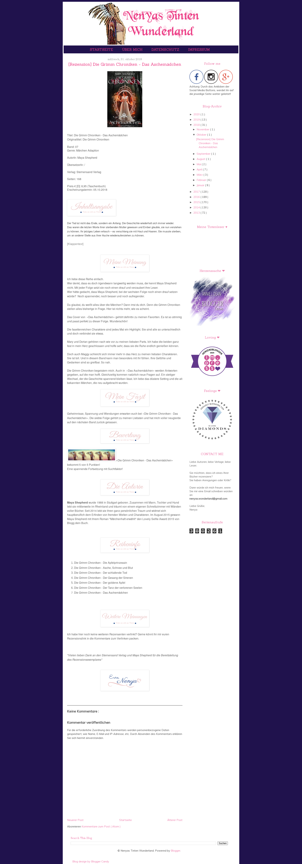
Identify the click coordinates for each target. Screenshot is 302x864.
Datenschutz (165, 49)
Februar (202, 180)
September (204, 153)
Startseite (102, 49)
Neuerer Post (75, 820)
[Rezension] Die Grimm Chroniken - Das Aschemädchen (210, 143)
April (200, 169)
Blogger (175, 850)
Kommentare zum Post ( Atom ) (101, 826)
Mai (199, 164)
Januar (201, 185)
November (203, 129)
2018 (196, 125)
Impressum (199, 49)
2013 (196, 212)
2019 (196, 119)
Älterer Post (174, 820)
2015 (196, 202)
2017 (196, 191)
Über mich (132, 49)
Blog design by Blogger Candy (90, 861)
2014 (196, 207)
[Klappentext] (75, 244)
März (200, 174)
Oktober (202, 134)
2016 (196, 197)
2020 (196, 114)
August (201, 159)
